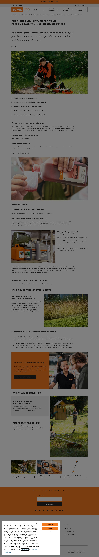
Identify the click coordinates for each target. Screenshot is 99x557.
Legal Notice (7, 552)
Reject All (50, 528)
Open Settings (50, 532)
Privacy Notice (25, 549)
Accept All (50, 524)
